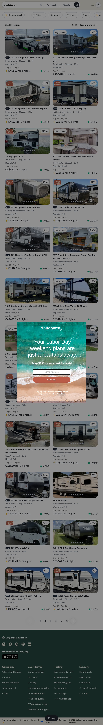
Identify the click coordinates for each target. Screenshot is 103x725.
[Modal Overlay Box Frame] (51, 362)
